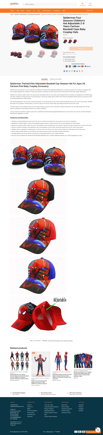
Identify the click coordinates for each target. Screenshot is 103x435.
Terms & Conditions (32, 410)
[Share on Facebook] (67, 71)
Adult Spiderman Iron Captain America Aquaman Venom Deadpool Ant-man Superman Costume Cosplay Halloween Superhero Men (19, 376)
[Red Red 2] (75, 41)
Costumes (16, 14)
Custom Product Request (50, 416)
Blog (45, 414)
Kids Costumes (23, 14)
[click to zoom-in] (35, 32)
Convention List (31, 414)
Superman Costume (83, 370)
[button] (57, 32)
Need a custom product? (93, 432)
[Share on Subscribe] (77, 71)
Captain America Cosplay (16, 371)
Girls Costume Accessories (34, 14)
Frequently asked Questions (51, 406)
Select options (19, 388)
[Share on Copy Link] (82, 71)
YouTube (81, 410)
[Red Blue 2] (70, 41)
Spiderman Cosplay (68, 340)
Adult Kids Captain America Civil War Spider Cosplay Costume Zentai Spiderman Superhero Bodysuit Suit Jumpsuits (62, 376)
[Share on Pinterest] (72, 71)
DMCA (29, 408)
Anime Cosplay (65, 406)
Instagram (81, 408)
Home (11, 14)
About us (29, 405)
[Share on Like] (64, 71)
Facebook (81, 405)
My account (64, 405)
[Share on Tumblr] (79, 71)
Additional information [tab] (56, 79)
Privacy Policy (30, 412)
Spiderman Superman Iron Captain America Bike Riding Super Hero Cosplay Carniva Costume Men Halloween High (82, 374)
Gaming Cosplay (66, 410)
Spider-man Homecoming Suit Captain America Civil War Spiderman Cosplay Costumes (39, 382)
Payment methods (48, 408)
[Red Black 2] (65, 41)
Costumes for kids (66, 412)
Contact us (30, 406)
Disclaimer (30, 416)
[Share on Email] (74, 71)
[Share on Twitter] (69, 71)
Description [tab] (44, 79)
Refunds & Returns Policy (50, 412)
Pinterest (81, 406)
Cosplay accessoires (67, 408)
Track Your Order (48, 405)
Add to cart (81, 48)
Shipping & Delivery (49, 410)
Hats (62, 340)
